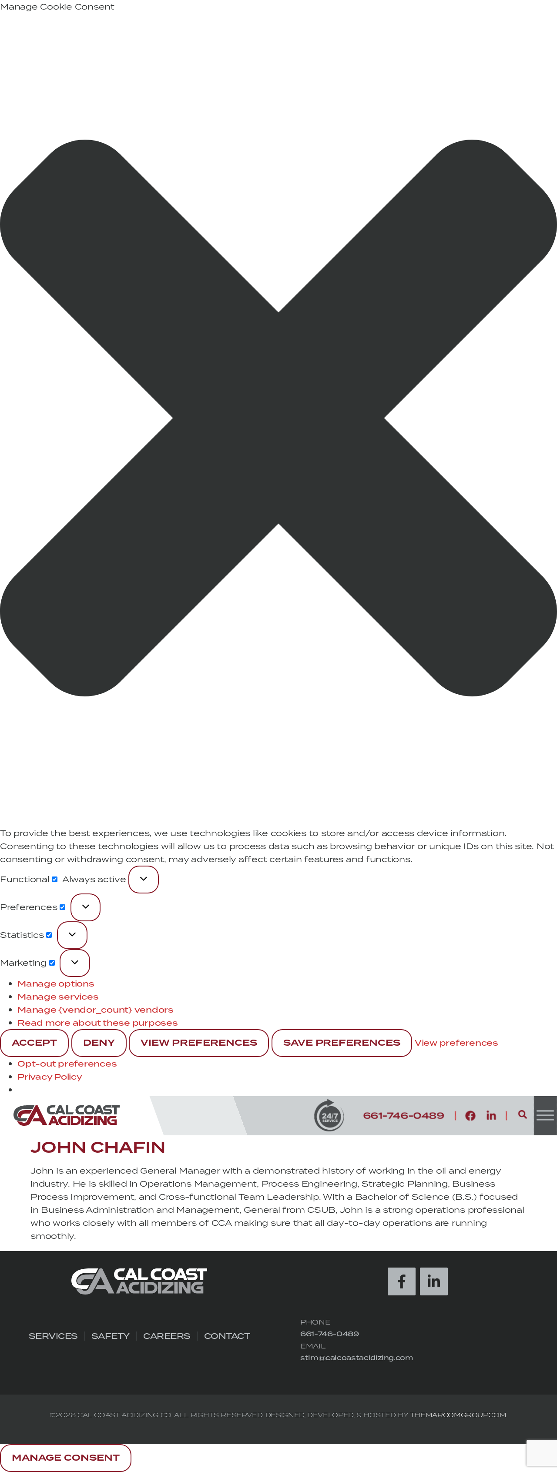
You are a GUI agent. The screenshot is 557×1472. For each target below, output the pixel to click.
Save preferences (342, 1043)
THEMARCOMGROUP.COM (458, 1415)
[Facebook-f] (402, 1281)
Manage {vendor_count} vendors (95, 1009)
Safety (110, 1336)
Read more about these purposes (97, 1022)
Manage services (57, 996)
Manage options (55, 983)
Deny (99, 1043)
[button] (278, 419)
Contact (227, 1336)
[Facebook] (470, 1115)
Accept (34, 1043)
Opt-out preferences (67, 1063)
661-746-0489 (329, 1333)
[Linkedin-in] (491, 1115)
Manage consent (66, 1458)
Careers (167, 1336)
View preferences (199, 1043)
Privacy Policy (49, 1076)
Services (53, 1336)
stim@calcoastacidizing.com (356, 1357)
